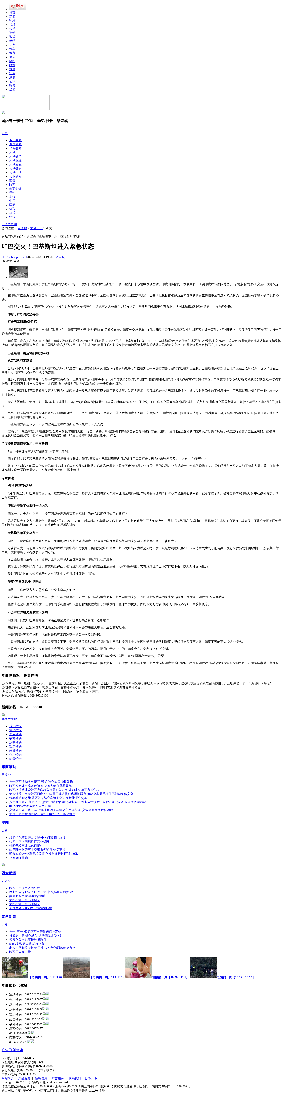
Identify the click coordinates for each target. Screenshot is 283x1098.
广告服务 (58, 1078)
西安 (12, 180)
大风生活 (15, 172)
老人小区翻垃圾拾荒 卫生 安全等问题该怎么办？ (42, 947)
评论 (12, 192)
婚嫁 (12, 65)
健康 (12, 57)
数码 (12, 36)
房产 (12, 45)
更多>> (6, 774)
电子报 (22, 228)
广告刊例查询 (12, 1050)
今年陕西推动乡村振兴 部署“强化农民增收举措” (41, 781)
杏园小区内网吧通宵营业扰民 (29, 841)
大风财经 (15, 160)
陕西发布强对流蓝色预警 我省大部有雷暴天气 (40, 785)
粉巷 (12, 73)
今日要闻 (15, 140)
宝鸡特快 (15, 730)
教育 (12, 53)
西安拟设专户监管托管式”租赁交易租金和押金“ (41, 892)
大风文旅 (15, 164)
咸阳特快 (15, 726)
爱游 (12, 89)
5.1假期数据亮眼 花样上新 (27, 943)
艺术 (12, 81)
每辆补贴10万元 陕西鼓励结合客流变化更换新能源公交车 (48, 798)
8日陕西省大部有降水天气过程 (30, 806)
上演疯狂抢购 (18, 857)
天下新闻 (15, 176)
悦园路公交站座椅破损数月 (27, 939)
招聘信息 (41, 1078)
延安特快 (15, 758)
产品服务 (24, 1078)
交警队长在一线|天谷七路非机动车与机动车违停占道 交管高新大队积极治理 (61, 810)
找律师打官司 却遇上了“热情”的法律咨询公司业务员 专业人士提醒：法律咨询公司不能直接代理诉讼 (77, 802)
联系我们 (75, 1078)
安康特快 (15, 746)
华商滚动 (9, 767)
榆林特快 (15, 738)
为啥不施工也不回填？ (24, 900)
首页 (12, 12)
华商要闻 (15, 148)
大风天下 (15, 152)
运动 (12, 32)
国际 (12, 204)
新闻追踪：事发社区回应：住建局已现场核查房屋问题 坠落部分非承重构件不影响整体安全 (71, 794)
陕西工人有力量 (20, 951)
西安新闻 (9, 873)
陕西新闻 (9, 916)
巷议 (12, 196)
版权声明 (91, 1078)
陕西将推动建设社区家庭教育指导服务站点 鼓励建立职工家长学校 (54, 789)
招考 (12, 85)
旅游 (12, 69)
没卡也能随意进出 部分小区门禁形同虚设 (37, 837)
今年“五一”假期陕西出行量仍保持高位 (35, 931)
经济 (12, 217)
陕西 (12, 184)
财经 (12, 41)
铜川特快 (15, 754)
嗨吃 (12, 61)
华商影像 (15, 188)
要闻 (5, 822)
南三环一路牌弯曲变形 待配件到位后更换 (37, 849)
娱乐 (12, 28)
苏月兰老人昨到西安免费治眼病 (30, 908)
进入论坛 (59, 257)
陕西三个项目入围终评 (24, 888)
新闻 (12, 16)
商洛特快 (15, 750)
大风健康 (15, 168)
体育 (12, 209)
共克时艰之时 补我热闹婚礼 (28, 896)
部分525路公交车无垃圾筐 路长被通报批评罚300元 (43, 853)
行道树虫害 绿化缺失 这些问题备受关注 (36, 935)
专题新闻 (15, 144)
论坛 (12, 20)
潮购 (12, 77)
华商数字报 (9, 719)
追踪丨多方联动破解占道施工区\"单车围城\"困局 (42, 814)
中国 (12, 200)
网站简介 (8, 1078)
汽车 (12, 49)
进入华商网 (9, 224)
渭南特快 (15, 734)
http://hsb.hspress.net (14, 257)
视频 (12, 24)
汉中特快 (15, 742)
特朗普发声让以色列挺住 (26, 845)
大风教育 (15, 156)
